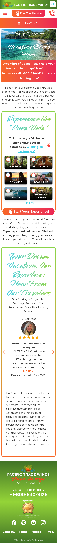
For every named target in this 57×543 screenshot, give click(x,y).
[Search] (53, 4)
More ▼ (28, 371)
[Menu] (5, 13)
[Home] (24, 4)
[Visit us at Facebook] (14, 522)
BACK (30, 203)
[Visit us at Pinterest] (23, 522)
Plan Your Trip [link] (32, 23)
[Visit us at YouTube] (33, 522)
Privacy (49, 531)
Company (9, 531)
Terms (23, 531)
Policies (36, 531)
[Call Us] (52, 13)
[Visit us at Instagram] (43, 522)
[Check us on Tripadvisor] (28, 509)
